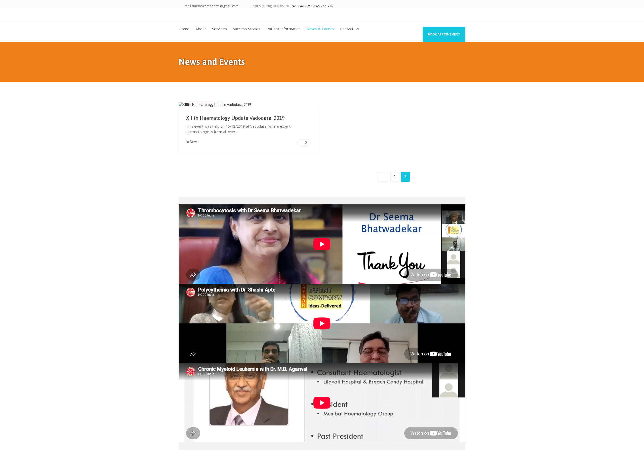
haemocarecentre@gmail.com (215, 6)
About (200, 28)
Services (219, 28)
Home (184, 28)
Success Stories (247, 28)
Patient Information (283, 28)
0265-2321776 (323, 6)
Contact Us (349, 28)
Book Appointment (444, 34)
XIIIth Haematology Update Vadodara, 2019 (235, 118)
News (194, 142)
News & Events (320, 28)
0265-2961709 (300, 6)
